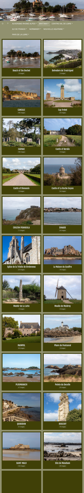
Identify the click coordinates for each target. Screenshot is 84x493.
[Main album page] (7, 23)
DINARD (62, 227)
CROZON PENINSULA (21, 227)
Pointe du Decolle (62, 384)
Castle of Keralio (63, 149)
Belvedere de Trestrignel (62, 70)
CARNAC (21, 149)
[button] (3, 489)
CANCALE (21, 109)
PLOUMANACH (21, 384)
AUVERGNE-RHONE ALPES (23, 23)
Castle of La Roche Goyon (63, 188)
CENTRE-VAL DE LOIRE (61, 23)
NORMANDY (34, 29)
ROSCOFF (62, 423)
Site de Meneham (62, 463)
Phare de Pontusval (62, 345)
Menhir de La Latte (21, 306)
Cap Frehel (62, 109)
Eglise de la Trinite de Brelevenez (21, 266)
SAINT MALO (21, 463)
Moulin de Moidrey (62, 306)
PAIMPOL (21, 345)
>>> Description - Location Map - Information (37, 18)
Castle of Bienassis (21, 188)
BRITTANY (43, 23)
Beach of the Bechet (21, 70)
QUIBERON (21, 423)
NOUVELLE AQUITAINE (53, 29)
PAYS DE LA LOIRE (20, 34)
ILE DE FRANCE (19, 29)
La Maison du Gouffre (62, 266)
